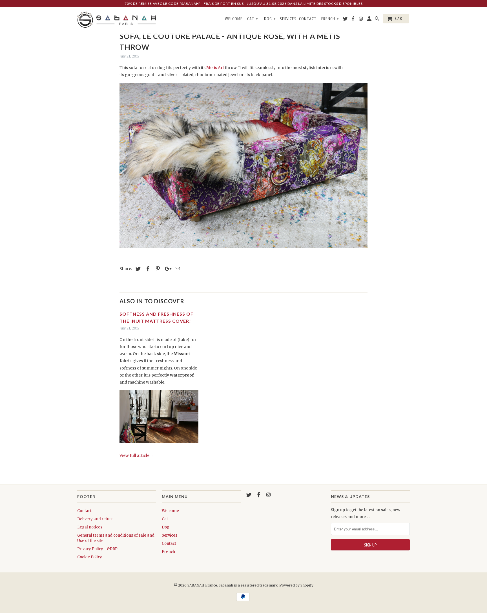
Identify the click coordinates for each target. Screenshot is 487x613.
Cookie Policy (89, 557)
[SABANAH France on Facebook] (259, 495)
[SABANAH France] (116, 20)
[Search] (377, 19)
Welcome (170, 510)
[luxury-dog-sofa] (243, 249)
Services (169, 535)
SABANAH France (202, 585)
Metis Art (215, 67)
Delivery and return (95, 519)
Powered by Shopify (296, 585)
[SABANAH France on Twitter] (249, 495)
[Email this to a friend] (176, 268)
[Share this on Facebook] (147, 268)
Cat (165, 519)
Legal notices (89, 527)
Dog (165, 527)
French (168, 551)
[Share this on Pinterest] (156, 268)
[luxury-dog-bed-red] (158, 444)
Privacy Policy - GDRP (97, 548)
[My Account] (369, 19)
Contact (84, 510)
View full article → (136, 455)
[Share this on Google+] (166, 268)
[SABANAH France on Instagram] (269, 495)
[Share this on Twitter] (137, 268)
